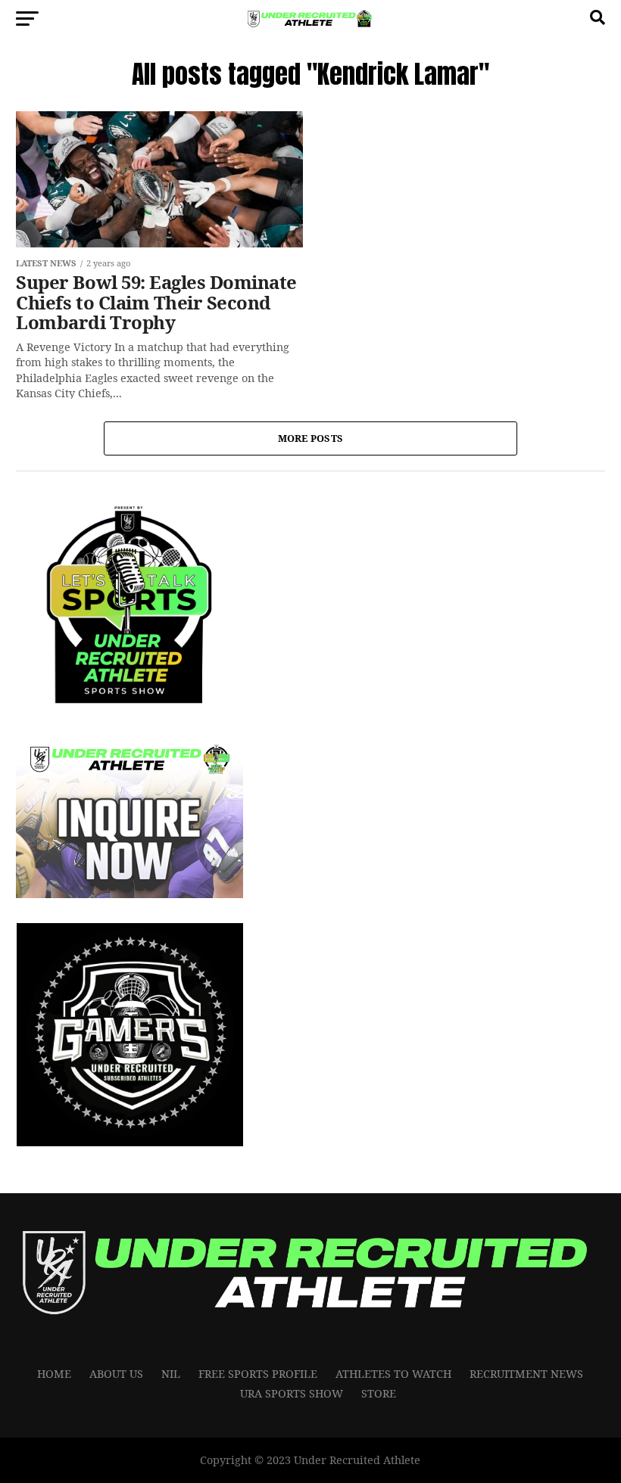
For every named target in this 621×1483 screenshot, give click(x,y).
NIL (170, 1373)
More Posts (311, 438)
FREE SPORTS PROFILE (257, 1373)
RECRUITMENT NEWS (526, 1373)
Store (378, 1393)
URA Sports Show (291, 1393)
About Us (116, 1373)
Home (54, 1373)
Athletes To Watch (393, 1373)
